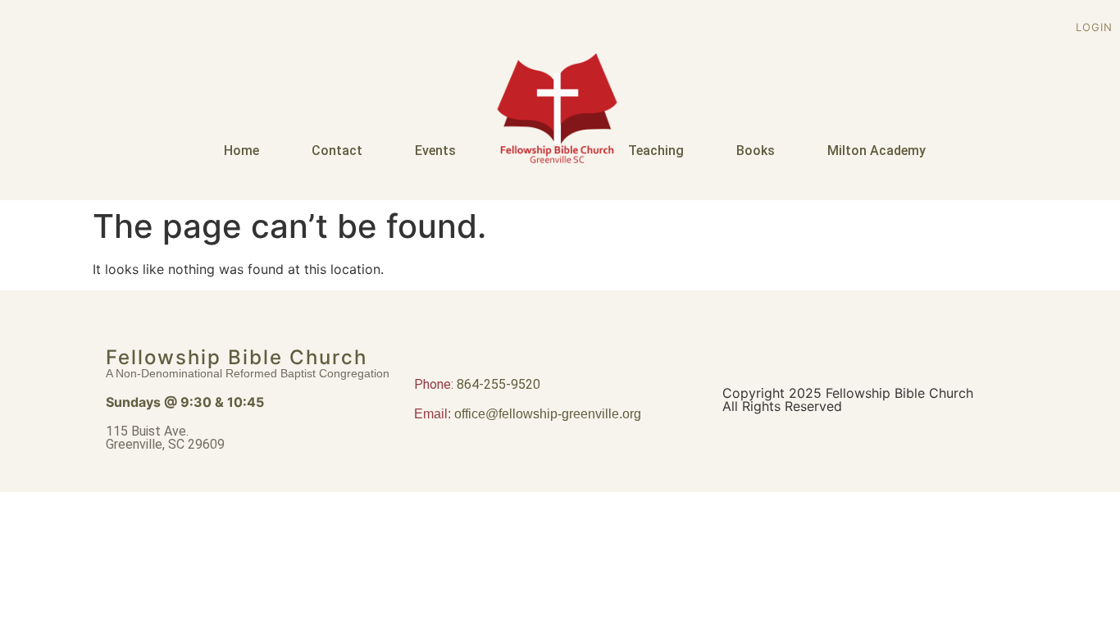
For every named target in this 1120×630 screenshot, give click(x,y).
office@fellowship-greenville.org (547, 414)
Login (1094, 27)
